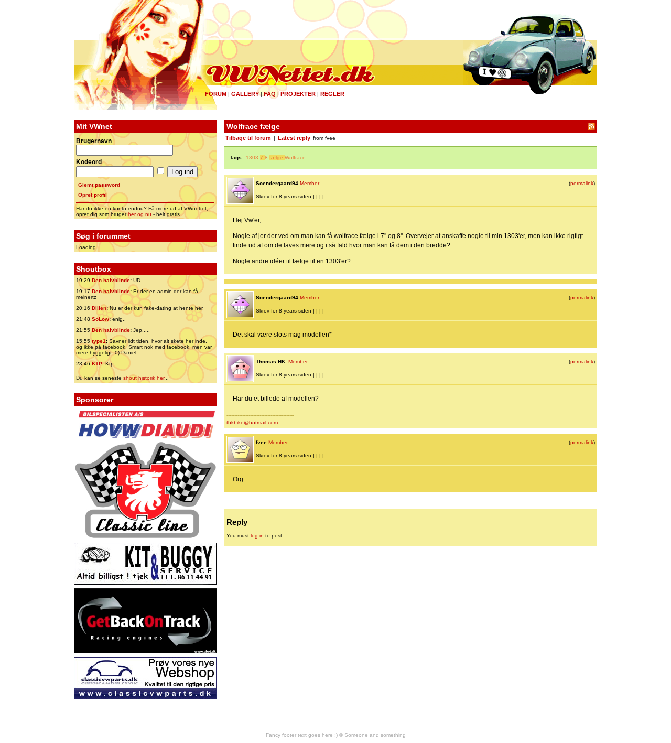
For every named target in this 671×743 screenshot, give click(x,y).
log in (257, 536)
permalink (581, 183)
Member (309, 183)
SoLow (100, 319)
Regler (332, 94)
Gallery (245, 94)
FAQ (270, 94)
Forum (215, 94)
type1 (99, 341)
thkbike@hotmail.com (252, 422)
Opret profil (92, 195)
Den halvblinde (111, 280)
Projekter (298, 94)
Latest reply (294, 138)
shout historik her (143, 378)
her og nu (139, 214)
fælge (276, 157)
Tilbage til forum (248, 138)
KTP (97, 364)
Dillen (99, 308)
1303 (252, 157)
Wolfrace (295, 157)
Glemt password (99, 185)
